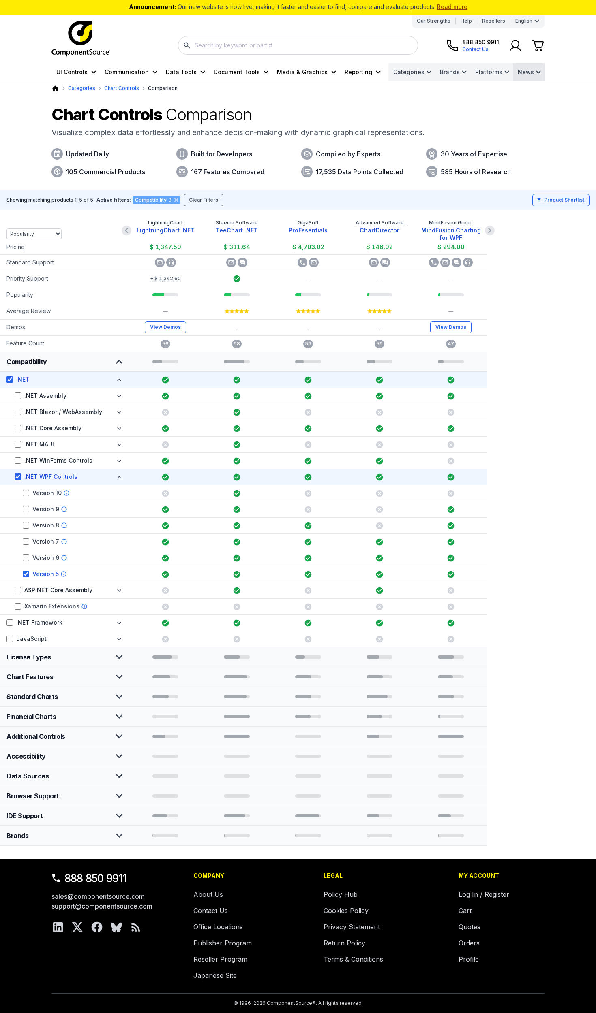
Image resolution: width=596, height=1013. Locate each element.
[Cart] (538, 45)
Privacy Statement (352, 927)
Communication (127, 71)
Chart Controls (121, 88)
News (526, 71)
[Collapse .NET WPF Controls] (119, 477)
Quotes (469, 927)
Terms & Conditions (353, 959)
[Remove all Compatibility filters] (176, 200)
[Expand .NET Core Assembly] (119, 428)
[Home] (55, 88)
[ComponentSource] (80, 39)
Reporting (358, 71)
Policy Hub (341, 894)
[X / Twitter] (77, 927)
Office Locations (218, 927)
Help (466, 21)
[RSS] (135, 927)
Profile (469, 959)
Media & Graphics (302, 71)
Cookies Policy (346, 910)
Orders (469, 943)
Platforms (488, 71)
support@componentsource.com (101, 906)
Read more (452, 6)
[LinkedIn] (57, 927)
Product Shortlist (564, 200)
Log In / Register (484, 894)
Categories (408, 71)
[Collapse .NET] (119, 380)
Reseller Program (220, 959)
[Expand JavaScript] (119, 639)
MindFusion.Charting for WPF (451, 234)
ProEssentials (308, 230)
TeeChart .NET (237, 230)
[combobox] (298, 45)
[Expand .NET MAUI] (119, 444)
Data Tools (181, 71)
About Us (208, 894)
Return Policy (344, 943)
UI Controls (72, 71)
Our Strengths (433, 21)
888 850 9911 (95, 878)
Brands (450, 71)
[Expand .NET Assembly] (119, 396)
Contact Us (210, 910)
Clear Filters (203, 200)
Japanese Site (215, 975)
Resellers (493, 21)
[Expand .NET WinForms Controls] (119, 461)
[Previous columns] (126, 230)
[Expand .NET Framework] (119, 623)
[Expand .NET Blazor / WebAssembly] (119, 412)
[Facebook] (96, 927)
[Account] (515, 45)
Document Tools (237, 71)
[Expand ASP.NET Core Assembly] (119, 590)
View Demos (165, 327)
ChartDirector (379, 230)
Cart (465, 910)
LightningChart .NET (166, 230)
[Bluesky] (116, 927)
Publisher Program (222, 943)
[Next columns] (490, 230)
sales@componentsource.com (98, 896)
